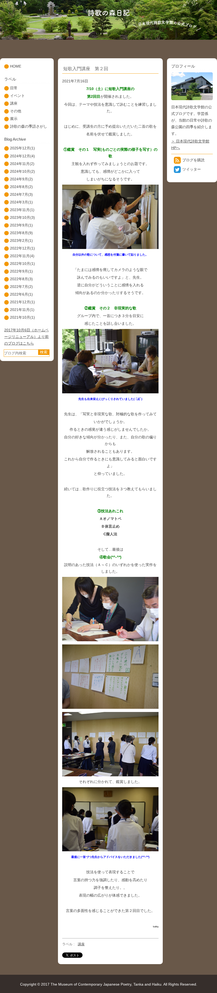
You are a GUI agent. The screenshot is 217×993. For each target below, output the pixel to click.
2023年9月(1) (21, 225)
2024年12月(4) (22, 156)
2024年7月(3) (21, 194)
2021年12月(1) (22, 302)
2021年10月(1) (22, 317)
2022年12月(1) (22, 248)
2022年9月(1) (21, 271)
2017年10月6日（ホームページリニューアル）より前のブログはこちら (26, 336)
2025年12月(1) (22, 148)
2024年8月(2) (21, 187)
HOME (15, 66)
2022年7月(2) (21, 286)
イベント (17, 95)
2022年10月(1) (22, 263)
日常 (13, 88)
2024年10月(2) (22, 171)
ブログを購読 (193, 160)
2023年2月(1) (21, 240)
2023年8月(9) (21, 233)
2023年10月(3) (22, 217)
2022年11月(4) (22, 256)
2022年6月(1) (21, 294)
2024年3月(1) (21, 202)
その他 (15, 111)
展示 (13, 119)
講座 (81, 944)
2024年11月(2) (22, 164)
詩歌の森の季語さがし (28, 126)
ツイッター (191, 169)
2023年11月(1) (22, 210)
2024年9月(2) (21, 179)
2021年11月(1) (22, 310)
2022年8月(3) (21, 279)
